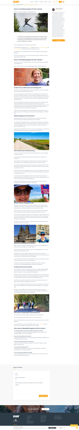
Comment (17, 384)
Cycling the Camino (43, 417)
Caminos (31, 1)
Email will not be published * (20, 377)
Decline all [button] (60, 427)
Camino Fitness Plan (17, 48)
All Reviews (15, 424)
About (50, 1)
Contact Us (28, 418)
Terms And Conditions (30, 421)
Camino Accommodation (58, 417)
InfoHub (46, 1)
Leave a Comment (18, 12)
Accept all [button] (52, 427)
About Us (28, 420)
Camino (29, 47)
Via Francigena (43, 421)
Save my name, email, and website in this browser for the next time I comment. (29, 382)
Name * (16, 373)
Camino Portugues (43, 420)
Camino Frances (43, 418)
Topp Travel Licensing (30, 422)
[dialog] (39, 428)
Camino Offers (29, 417)
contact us (41, 324)
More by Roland (58, 9)
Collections (36, 1)
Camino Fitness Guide (43, 47)
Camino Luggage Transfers (58, 418)
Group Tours (42, 1)
